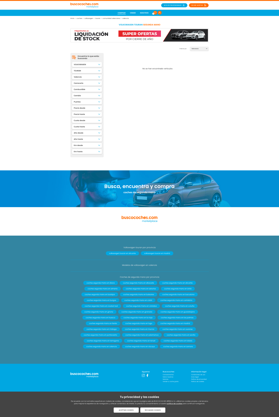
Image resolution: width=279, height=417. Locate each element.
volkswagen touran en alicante (122, 253)
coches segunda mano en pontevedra (100, 335)
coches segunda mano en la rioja (137, 317)
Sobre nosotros (168, 377)
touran (97, 18)
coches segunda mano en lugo (138, 323)
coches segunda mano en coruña (179, 306)
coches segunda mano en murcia (139, 329)
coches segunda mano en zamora (178, 346)
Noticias (165, 379)
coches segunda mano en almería (102, 288)
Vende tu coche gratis (171, 381)
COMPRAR (122, 13)
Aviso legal (195, 377)
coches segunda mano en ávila (177, 288)
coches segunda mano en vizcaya (140, 346)
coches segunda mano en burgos (101, 300)
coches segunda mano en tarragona (103, 340)
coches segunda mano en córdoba (141, 306)
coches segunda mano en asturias (141, 288)
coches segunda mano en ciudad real (101, 306)
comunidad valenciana (111, 18)
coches (79, 18)
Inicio (72, 18)
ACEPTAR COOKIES (126, 410)
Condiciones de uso (198, 375)
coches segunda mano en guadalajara (178, 312)
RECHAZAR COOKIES (153, 410)
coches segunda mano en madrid (175, 323)
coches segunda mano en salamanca (141, 335)
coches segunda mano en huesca (100, 317)
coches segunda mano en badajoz (100, 294)
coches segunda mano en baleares (138, 294)
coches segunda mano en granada (136, 312)
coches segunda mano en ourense (177, 329)
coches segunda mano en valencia (101, 346)
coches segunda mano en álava (101, 283)
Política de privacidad (199, 379)
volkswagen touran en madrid (157, 253)
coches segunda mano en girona (98, 312)
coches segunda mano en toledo (178, 340)
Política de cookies (197, 381)
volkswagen (88, 18)
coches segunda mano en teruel (141, 340)
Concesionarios (168, 375)
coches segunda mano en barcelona (178, 294)
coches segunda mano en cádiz (138, 300)
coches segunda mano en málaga (102, 329)
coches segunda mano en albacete (138, 283)
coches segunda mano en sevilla (181, 335)
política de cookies (174, 403)
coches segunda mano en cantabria (176, 300)
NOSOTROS (144, 13)
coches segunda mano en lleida (103, 323)
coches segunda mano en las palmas (177, 317)
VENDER (133, 13)
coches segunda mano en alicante (177, 283)
